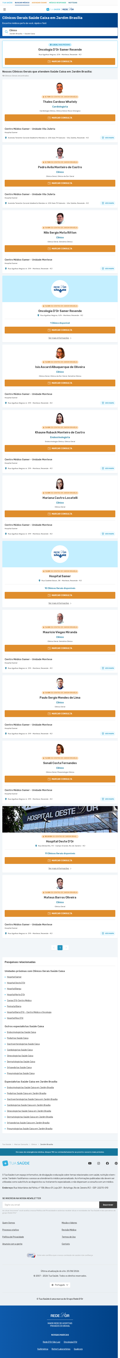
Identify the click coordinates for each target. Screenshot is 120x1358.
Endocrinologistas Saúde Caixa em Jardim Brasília (30, 1087)
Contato (66, 1244)
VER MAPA (109, 138)
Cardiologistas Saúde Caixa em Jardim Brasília (28, 1105)
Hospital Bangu (14, 989)
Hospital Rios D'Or (15, 1018)
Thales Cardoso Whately (60, 102)
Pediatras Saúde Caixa (17, 1038)
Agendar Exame (39, 3)
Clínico (34, 1144)
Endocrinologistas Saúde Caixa (21, 1032)
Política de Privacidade (13, 1237)
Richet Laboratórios (61, 1349)
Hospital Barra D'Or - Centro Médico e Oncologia (29, 1012)
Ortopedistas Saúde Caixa (19, 1067)
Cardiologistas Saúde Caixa (20, 1050)
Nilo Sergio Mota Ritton (60, 232)
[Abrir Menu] (4, 9)
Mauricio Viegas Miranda (60, 632)
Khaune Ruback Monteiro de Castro (60, 432)
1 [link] (60, 947)
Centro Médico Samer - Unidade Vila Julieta (30, 128)
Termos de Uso (69, 1237)
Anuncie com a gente (12, 1244)
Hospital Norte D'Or (16, 994)
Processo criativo (10, 1230)
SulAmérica (42, 1349)
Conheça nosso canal (89, 1163)
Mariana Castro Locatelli (60, 498)
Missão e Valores (69, 1223)
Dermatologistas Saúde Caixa (21, 1061)
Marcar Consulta (21, 1144)
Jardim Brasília (46, 1144)
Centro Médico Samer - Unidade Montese (28, 259)
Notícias (72, 3)
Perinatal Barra (14, 1006)
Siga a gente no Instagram (98, 1163)
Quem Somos (8, 1223)
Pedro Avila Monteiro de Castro (60, 167)
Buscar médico (22, 3)
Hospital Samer (11, 132)
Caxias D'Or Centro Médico (19, 1000)
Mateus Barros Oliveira (60, 897)
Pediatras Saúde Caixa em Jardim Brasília (26, 1093)
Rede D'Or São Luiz (51, 1342)
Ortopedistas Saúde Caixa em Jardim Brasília (28, 1123)
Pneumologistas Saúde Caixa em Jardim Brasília (29, 1128)
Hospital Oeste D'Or (16, 983)
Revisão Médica (69, 1230)
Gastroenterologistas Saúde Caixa (23, 1044)
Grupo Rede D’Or (74, 1299)
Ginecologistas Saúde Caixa (20, 1056)
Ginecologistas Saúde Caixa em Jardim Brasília (29, 1111)
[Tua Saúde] (16, 1163)
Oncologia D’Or (70, 1342)
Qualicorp (78, 1349)
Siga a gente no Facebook (107, 1163)
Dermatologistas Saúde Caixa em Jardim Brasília (30, 1117)
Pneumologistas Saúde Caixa (21, 1073)
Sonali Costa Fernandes (60, 763)
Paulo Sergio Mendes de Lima (60, 697)
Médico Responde (57, 3)
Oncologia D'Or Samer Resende (60, 49)
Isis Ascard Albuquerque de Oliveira (60, 367)
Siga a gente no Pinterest (116, 1163)
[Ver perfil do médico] (60, 88)
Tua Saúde (7, 3)
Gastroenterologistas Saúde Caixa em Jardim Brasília (32, 1099)
